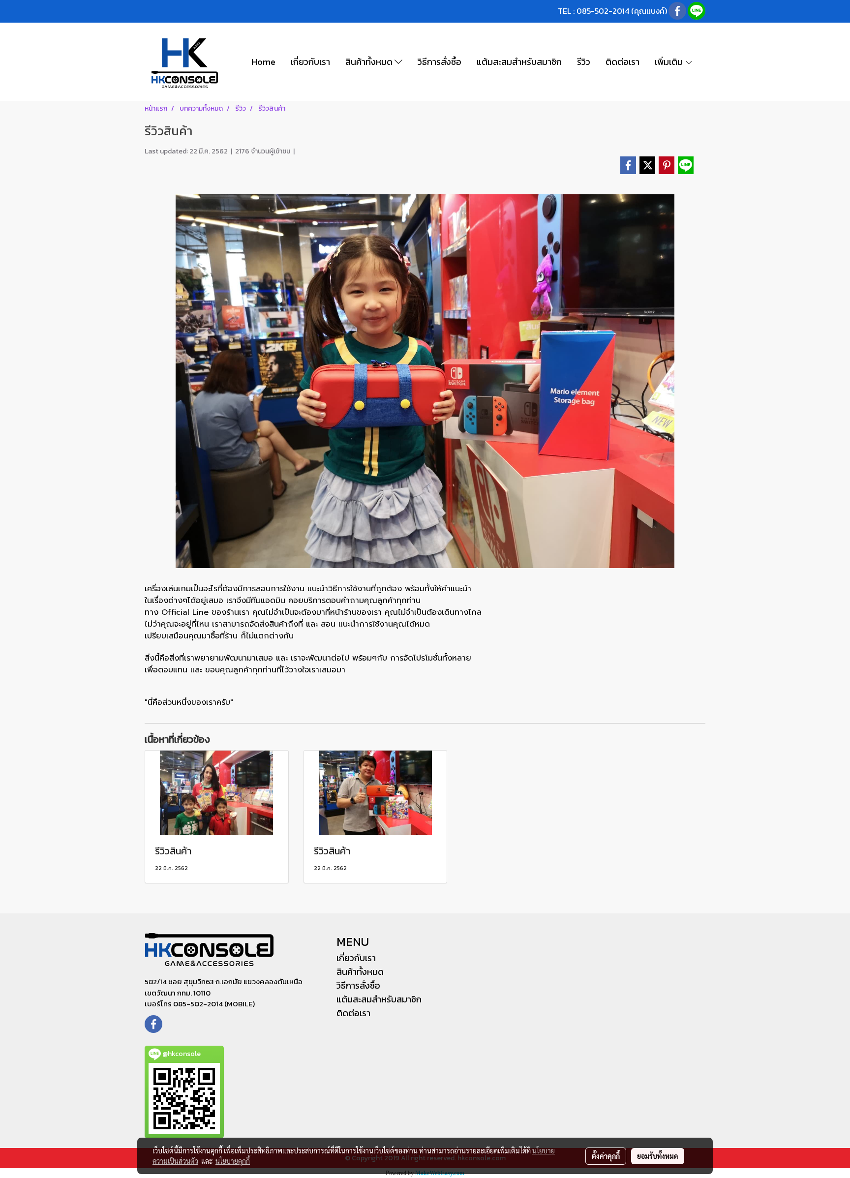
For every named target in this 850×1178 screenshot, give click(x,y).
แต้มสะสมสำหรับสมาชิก (519, 61)
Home (263, 61)
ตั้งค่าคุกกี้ (606, 1155)
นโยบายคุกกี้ (232, 1160)
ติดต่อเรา (622, 61)
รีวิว (583, 61)
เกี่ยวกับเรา (310, 61)
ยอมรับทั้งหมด (657, 1155)
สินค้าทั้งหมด (370, 61)
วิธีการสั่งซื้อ (439, 61)
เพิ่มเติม (670, 61)
